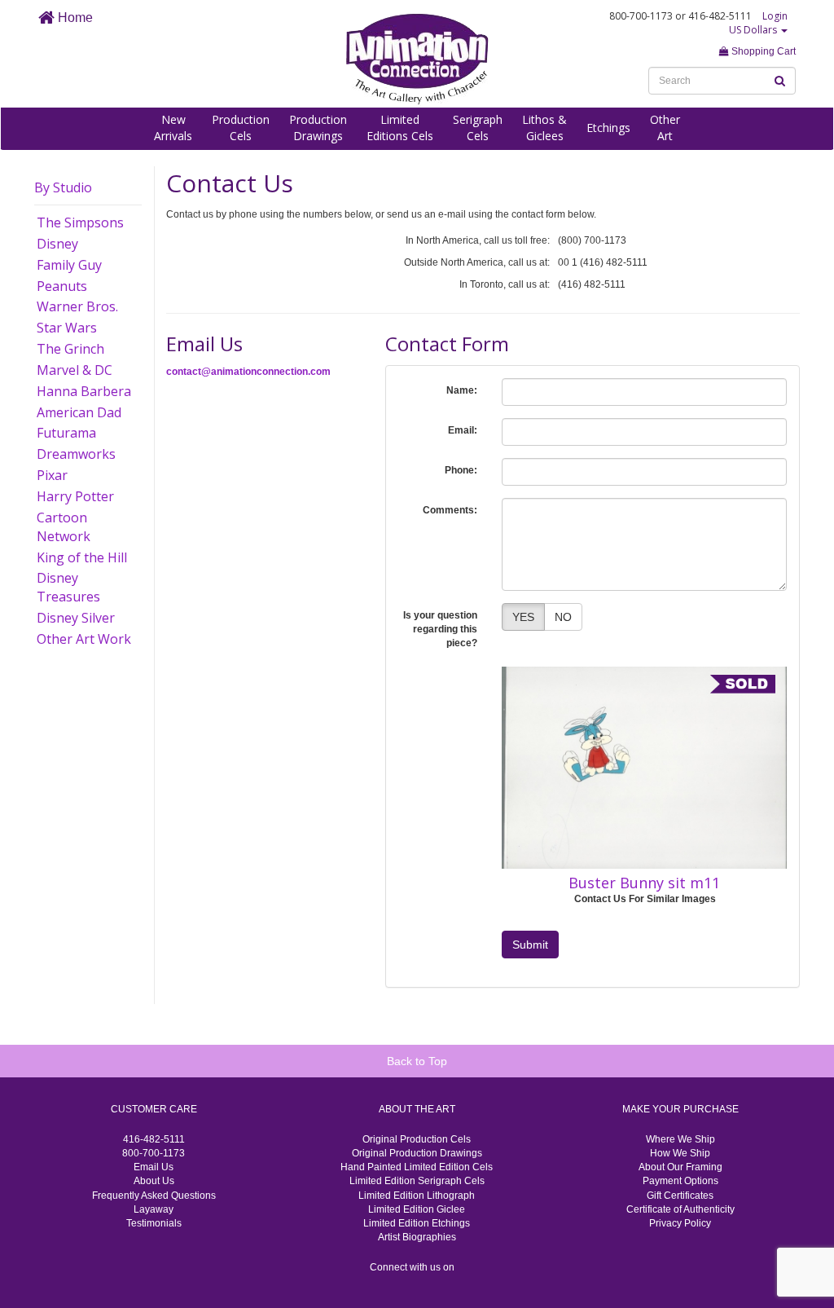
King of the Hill (82, 557)
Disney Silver (76, 618)
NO (563, 616)
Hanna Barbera (84, 391)
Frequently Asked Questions (154, 1195)
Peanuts (62, 286)
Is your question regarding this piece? (440, 629)
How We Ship (680, 1153)
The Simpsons (80, 222)
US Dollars (754, 30)
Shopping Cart (762, 51)
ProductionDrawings (318, 127)
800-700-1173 (153, 1153)
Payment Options (680, 1181)
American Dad (79, 412)
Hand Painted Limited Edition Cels (416, 1167)
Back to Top (417, 1061)
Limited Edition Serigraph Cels (417, 1181)
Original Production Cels (416, 1139)
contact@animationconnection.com (248, 371)
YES (523, 616)
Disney (57, 244)
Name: (461, 390)
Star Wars (67, 328)
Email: (462, 430)
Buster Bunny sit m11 (644, 882)
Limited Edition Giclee (416, 1209)
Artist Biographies (417, 1237)
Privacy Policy (680, 1223)
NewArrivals (173, 127)
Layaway (153, 1209)
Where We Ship (680, 1139)
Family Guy (69, 265)
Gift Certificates (680, 1195)
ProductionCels (241, 127)
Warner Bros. (77, 306)
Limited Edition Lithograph (416, 1195)
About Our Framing (680, 1167)
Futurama (66, 433)
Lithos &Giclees (544, 127)
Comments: (450, 510)
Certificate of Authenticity (680, 1209)
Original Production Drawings (417, 1153)
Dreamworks (76, 454)
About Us (154, 1181)
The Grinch (70, 349)
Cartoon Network (63, 527)
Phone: (461, 470)
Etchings (608, 127)
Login (775, 16)
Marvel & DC (74, 370)
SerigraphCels (478, 127)
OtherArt (665, 127)
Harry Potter (75, 496)
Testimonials (154, 1223)
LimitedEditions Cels (400, 127)
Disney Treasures (68, 587)
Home (74, 17)
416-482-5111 (154, 1139)
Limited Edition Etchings (416, 1223)
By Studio (63, 187)
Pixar (52, 475)
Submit (530, 944)
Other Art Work (84, 639)
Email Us (153, 1167)
